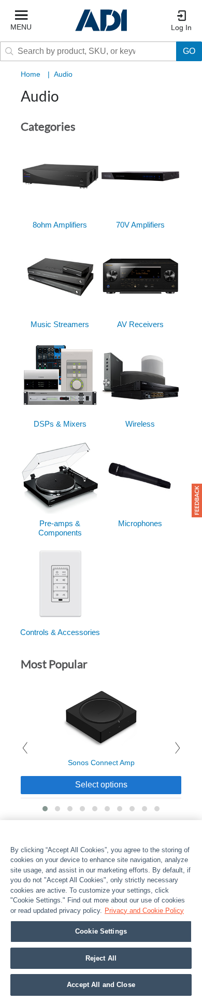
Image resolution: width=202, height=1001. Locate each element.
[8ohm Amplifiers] (60, 175)
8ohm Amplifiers (60, 224)
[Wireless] (140, 374)
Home (30, 74)
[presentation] (24, 748)
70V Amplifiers (140, 224)
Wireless (140, 423)
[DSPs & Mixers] (60, 374)
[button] (45, 808)
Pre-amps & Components (60, 528)
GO (189, 51)
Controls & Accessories (60, 632)
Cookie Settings (101, 931)
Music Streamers (60, 324)
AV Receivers (140, 324)
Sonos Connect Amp (101, 762)
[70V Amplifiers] (140, 175)
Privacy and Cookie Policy (144, 910)
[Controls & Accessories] (60, 583)
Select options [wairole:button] (101, 784)
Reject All (101, 958)
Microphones (140, 523)
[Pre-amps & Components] (60, 474)
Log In (181, 27)
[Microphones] (140, 474)
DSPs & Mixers (60, 423)
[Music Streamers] (60, 275)
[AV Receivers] (140, 275)
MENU (21, 27)
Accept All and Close (101, 985)
